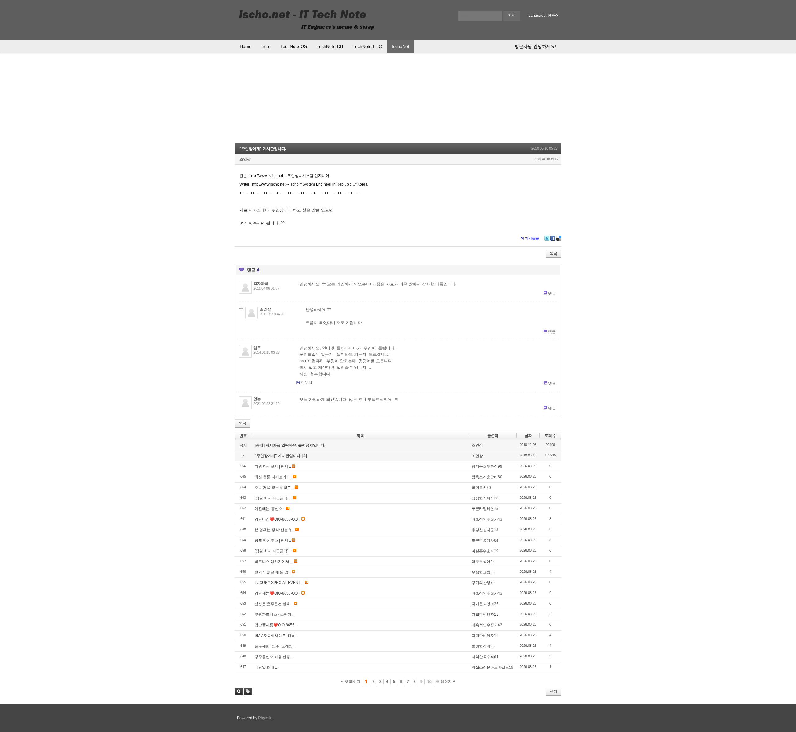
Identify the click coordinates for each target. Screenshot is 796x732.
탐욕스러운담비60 (487, 477)
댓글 (552, 293)
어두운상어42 (483, 561)
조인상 (245, 159)
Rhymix (265, 718)
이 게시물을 (530, 238)
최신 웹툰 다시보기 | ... (273, 477)
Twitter (546, 238)
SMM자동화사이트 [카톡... (276, 635)
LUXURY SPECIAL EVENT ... (279, 583)
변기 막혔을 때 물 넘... (273, 572)
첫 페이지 (352, 681)
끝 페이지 (444, 681)
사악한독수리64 (485, 657)
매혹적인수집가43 (487, 519)
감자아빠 (260, 283)
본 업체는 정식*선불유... (274, 530)
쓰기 (553, 691)
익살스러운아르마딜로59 (492, 667)
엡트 (257, 347)
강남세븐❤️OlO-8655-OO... (277, 593)
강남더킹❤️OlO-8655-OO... (277, 519)
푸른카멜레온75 (485, 509)
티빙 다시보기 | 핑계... (273, 466)
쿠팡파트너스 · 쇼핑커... (274, 614)
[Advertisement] (398, 99)
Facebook (552, 238)
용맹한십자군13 (485, 530)
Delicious (558, 238)
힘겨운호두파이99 (487, 466)
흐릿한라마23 (483, 646)
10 (429, 681)
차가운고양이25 (485, 604)
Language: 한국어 (543, 15)
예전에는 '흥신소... (270, 509)
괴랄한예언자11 (485, 614)
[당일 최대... (266, 667)
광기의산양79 (483, 583)
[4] (304, 456)
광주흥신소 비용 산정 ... (274, 657)
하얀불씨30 (481, 487)
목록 (553, 254)
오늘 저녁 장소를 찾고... (274, 487)
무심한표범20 (483, 572)
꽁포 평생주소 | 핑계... (273, 540)
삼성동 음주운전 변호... (274, 604)
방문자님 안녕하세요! (535, 46)
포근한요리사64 (485, 540)
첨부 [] (307, 382)
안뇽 (257, 399)
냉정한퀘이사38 (485, 498)
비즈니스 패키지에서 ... (274, 561)
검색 (239, 691)
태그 (248, 691)
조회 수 (550, 435)
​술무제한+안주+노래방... (275, 646)
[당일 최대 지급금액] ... (273, 498)
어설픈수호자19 (485, 551)
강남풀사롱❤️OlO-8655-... (276, 625)
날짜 (528, 435)
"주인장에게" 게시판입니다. (262, 148)
